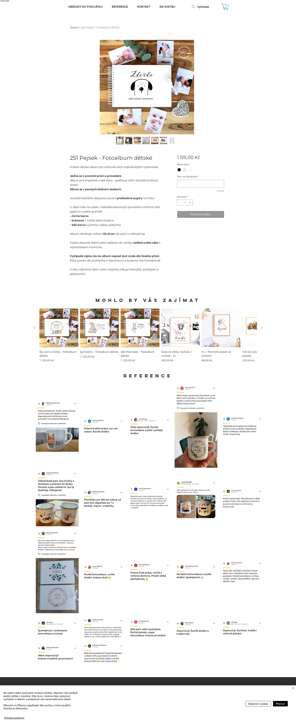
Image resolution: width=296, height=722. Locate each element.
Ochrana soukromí (14, 717)
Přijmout (280, 703)
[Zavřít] (293, 688)
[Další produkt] (262, 328)
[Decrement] (180, 203)
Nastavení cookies (258, 703)
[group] (148, 337)
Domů (74, 27)
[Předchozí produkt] (34, 328)
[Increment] (190, 203)
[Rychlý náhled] (58, 328)
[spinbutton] (185, 203)
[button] (226, 6)
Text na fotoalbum (188, 176)
